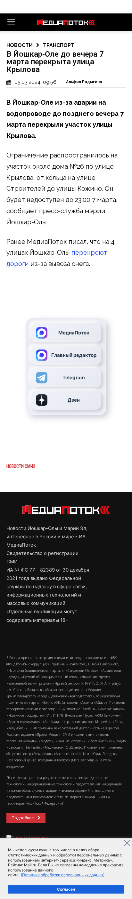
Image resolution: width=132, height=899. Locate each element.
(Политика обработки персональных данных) (62, 874)
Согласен (66, 889)
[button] (11, 22)
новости (19, 45)
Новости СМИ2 (20, 466)
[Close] (127, 843)
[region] (66, 868)
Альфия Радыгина (84, 82)
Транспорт (58, 45)
